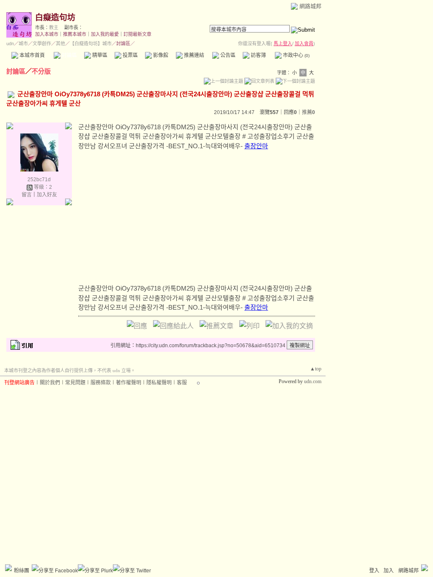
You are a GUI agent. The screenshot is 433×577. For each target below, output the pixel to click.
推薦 (308, 112)
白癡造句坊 (55, 17)
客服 (182, 383)
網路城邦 (310, 6)
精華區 (99, 55)
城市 (23, 43)
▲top (315, 369)
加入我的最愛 (105, 34)
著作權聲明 (128, 383)
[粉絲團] (8, 567)
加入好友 (47, 195)
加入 (389, 571)
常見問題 (75, 383)
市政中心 (296, 55)
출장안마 (256, 146)
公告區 (227, 55)
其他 (60, 43)
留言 (27, 195)
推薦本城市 (74, 34)
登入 (374, 571)
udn (10, 43)
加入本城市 (46, 34)
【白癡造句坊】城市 (91, 43)
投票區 (129, 55)
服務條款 (100, 383)
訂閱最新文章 (137, 34)
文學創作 (42, 43)
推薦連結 (193, 55)
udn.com (312, 381)
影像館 (160, 55)
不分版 (41, 71)
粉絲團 (21, 571)
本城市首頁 (31, 55)
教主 (53, 27)
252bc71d (39, 179)
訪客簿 (257, 55)
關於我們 (50, 383)
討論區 (68, 55)
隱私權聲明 (159, 383)
